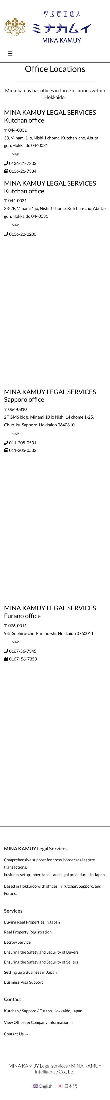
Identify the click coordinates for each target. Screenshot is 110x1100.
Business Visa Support (23, 982)
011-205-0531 (22, 442)
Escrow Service (17, 942)
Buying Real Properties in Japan (32, 922)
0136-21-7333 (22, 163)
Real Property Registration (28, 931)
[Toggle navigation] (10, 53)
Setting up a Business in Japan (30, 972)
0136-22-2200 (22, 234)
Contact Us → (16, 1033)
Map (15, 154)
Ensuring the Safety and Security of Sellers (41, 961)
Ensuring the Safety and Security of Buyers (41, 952)
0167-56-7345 (22, 651)
